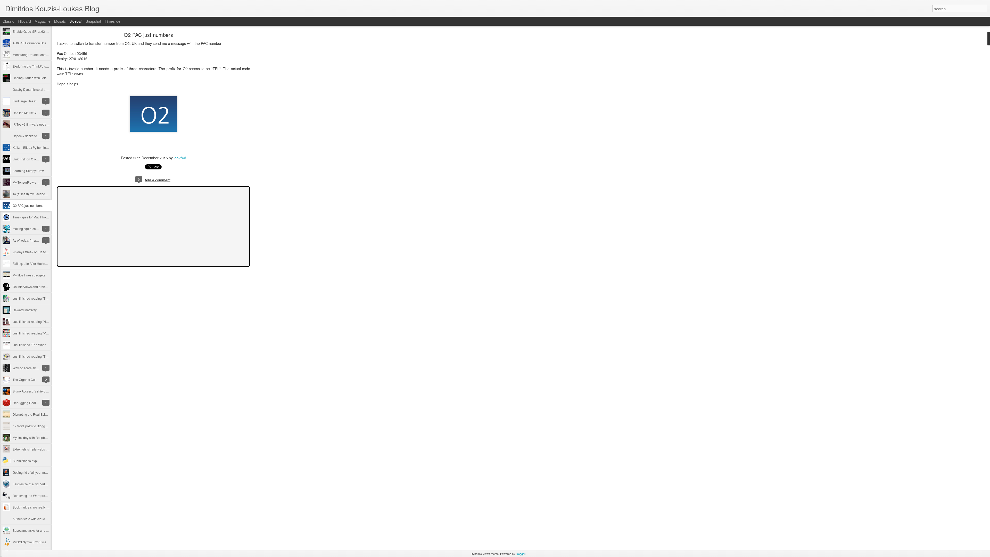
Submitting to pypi (25, 460)
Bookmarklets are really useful (34, 507)
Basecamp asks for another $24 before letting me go (49, 530)
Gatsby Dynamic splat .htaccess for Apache (43, 89)
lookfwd (180, 157)
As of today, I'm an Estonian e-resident (39, 240)
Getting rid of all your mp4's (32, 472)
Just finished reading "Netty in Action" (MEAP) (44, 321)
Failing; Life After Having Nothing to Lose (41, 263)
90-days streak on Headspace (34, 252)
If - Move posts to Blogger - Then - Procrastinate (46, 426)
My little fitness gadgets (29, 275)
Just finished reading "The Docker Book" (41, 298)
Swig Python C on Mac (28, 159)
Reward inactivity (25, 310)
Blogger (520, 554)
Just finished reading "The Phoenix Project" (43, 356)
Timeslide (112, 21)
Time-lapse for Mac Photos (31, 217)
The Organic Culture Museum (33, 379)
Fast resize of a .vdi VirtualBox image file (41, 484)
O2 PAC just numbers (28, 205)
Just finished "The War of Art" (33, 344)
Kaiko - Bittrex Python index (32, 147)
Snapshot (93, 21)
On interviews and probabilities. (35, 286)
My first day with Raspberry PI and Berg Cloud (45, 437)
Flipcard (24, 21)
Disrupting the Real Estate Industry (37, 414)
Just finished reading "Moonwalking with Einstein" (47, 333)
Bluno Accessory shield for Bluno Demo (40, 391)
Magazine (43, 21)
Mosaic (60, 21)
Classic (8, 21)
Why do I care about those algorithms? (39, 368)
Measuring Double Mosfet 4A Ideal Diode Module (47, 54)
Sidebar (75, 21)
